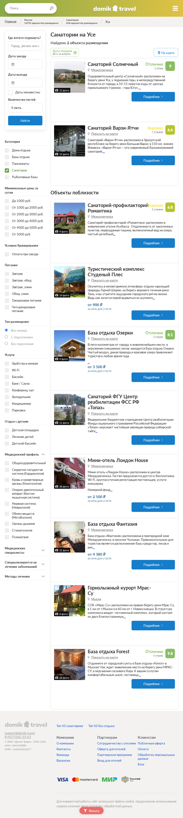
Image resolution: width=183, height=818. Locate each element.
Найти (25, 120)
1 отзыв (158, 68)
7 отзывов (157, 131)
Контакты (63, 749)
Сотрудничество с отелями (116, 743)
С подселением (22, 337)
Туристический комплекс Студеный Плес (116, 271)
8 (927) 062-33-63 (18, 737)
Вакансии (63, 760)
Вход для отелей (109, 760)
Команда (62, 755)
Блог (141, 764)
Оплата (143, 749)
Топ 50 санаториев (69, 726)
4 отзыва (158, 655)
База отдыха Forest (108, 651)
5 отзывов (157, 209)
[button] (58, 77)
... (140, 88)
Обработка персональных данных (156, 756)
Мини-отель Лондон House (118, 460)
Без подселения (22, 344)
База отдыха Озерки (110, 332)
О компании (65, 743)
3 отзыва (158, 336)
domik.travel (26, 724)
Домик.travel (114, 8)
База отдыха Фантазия (112, 524)
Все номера (19, 330)
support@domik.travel (20, 733)
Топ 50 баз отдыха (101, 726)
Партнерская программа (114, 755)
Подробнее (151, 97)
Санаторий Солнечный (113, 64)
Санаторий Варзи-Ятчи (113, 128)
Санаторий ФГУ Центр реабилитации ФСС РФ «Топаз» (113, 402)
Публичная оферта (151, 743)
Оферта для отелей (111, 749)
